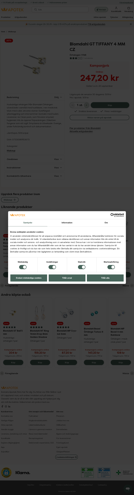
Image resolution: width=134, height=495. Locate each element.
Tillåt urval (67, 278)
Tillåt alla (105, 278)
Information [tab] (67, 222)
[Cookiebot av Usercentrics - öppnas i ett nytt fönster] (112, 215)
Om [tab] (106, 222)
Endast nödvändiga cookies (29, 278)
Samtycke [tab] (27, 222)
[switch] (52, 267)
